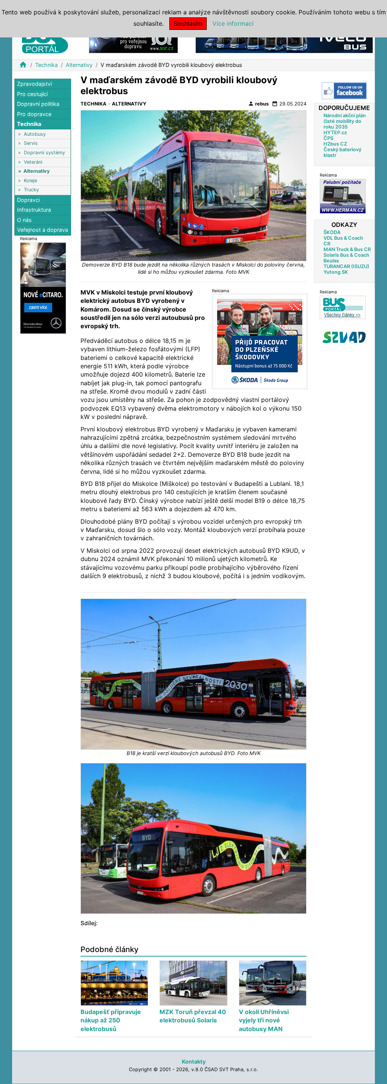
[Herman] (343, 196)
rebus (258, 104)
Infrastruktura (34, 209)
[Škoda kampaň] (259, 341)
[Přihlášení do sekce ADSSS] (344, 337)
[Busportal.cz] (45, 39)
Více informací (233, 23)
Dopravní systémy (44, 152)
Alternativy (79, 65)
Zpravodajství (34, 84)
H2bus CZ (335, 144)
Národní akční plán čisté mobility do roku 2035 (345, 121)
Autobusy (35, 134)
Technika (46, 65)
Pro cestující (32, 94)
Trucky (31, 189)
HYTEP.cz (335, 132)
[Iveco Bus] (284, 41)
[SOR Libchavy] (133, 41)
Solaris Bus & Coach (346, 255)
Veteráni (33, 162)
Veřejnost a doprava (42, 229)
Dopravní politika (38, 104)
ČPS (328, 138)
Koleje (30, 180)
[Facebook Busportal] (344, 91)
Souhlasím (188, 23)
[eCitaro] (43, 287)
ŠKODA (332, 232)
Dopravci (28, 200)
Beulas (331, 261)
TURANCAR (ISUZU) (346, 266)
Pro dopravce (34, 114)
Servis (31, 143)
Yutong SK (336, 272)
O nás (24, 220)
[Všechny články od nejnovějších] (343, 307)
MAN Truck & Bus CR (347, 249)
